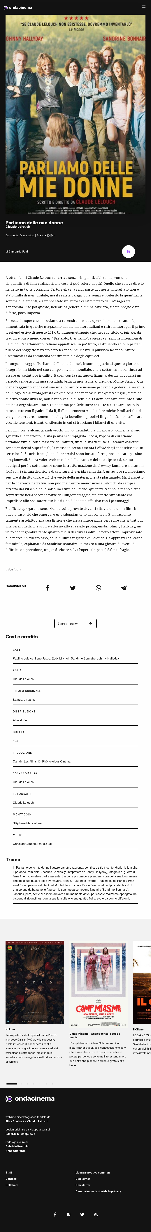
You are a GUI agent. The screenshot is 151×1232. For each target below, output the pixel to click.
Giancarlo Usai (18, 251)
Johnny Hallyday (108, 658)
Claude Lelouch (23, 679)
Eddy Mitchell (60, 658)
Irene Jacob (42, 658)
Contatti (11, 1178)
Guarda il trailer (67, 623)
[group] (35, 1003)
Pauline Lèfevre (23, 658)
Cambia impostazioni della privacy (98, 1191)
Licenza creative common (93, 1172)
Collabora (12, 1185)
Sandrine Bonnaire (83, 658)
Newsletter (83, 1185)
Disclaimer (83, 1178)
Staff (9, 1172)
